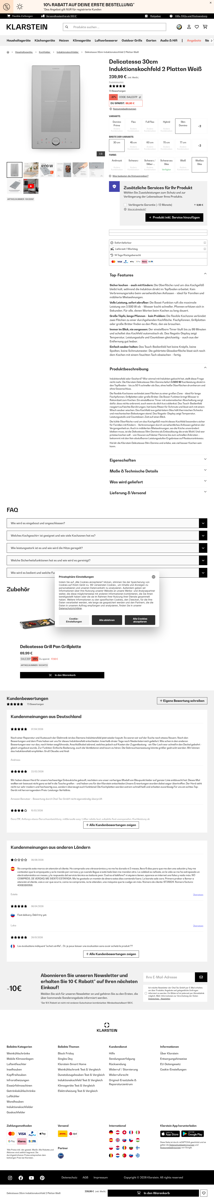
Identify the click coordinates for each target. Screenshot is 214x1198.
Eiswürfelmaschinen (19, 1085)
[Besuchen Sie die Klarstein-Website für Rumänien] (124, 1148)
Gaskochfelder (16, 1112)
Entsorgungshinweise (173, 1058)
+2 (199, 126)
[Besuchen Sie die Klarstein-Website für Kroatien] (118, 1148)
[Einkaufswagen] (205, 27)
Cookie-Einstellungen (173, 1069)
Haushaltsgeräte (24, 52)
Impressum (101, 1177)
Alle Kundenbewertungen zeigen (112, 825)
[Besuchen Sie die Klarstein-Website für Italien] (138, 1132)
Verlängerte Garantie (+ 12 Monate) (150, 204)
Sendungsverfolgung (122, 1058)
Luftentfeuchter (16, 1064)
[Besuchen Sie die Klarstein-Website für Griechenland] (138, 1155)
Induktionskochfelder (68, 52)
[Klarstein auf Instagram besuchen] (10, 1178)
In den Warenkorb (156, 1193)
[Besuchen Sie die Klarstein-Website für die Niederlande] (118, 1155)
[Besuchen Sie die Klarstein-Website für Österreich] (118, 1132)
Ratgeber (155, 16)
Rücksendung (117, 1064)
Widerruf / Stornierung (123, 1069)
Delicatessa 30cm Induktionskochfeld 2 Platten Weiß (112, 52)
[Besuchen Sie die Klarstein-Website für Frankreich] (131, 1132)
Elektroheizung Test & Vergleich (78, 1091)
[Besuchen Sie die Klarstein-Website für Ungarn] (138, 1140)
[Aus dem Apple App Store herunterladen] (170, 1133)
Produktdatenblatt (116, 82)
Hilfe (112, 1053)
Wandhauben (15, 1101)
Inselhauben (14, 1069)
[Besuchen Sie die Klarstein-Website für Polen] (111, 1148)
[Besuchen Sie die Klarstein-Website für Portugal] (124, 1155)
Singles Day (65, 1058)
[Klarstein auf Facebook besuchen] (20, 1178)
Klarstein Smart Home (72, 1064)
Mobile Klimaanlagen (20, 1058)
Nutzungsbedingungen (170, 1147)
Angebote (194, 40)
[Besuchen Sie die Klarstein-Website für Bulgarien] (131, 1148)
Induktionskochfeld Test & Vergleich (80, 1080)
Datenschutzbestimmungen (181, 1145)
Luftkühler (13, 1096)
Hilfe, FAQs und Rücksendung (191, 16)
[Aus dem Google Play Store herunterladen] (192, 1133)
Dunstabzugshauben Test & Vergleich (81, 1074)
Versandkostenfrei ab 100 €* (61, 16)
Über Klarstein (169, 1053)
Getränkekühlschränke (21, 1091)
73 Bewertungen (117, 91)
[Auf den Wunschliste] (203, 1193)
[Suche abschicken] (66, 27)
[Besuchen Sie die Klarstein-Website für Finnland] (138, 1148)
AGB (85, 1177)
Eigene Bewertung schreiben (183, 700)
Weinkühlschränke (18, 1053)
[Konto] (189, 27)
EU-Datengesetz (170, 1064)
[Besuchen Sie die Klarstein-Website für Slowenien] (131, 1155)
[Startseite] (11, 52)
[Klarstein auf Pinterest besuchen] (42, 1178)
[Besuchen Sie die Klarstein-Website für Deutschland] (111, 1132)
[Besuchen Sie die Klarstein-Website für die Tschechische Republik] (131, 1140)
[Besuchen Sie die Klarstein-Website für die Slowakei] (124, 1140)
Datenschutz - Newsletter (159, 999)
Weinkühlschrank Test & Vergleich (79, 1069)
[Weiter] (211, 40)
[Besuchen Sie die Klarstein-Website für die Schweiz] (124, 1132)
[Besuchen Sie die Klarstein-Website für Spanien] (111, 1140)
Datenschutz (69, 1177)
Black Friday (66, 1053)
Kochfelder (45, 52)
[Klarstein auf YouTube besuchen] (31, 1178)
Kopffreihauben (16, 1074)
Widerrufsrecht (118, 1074)
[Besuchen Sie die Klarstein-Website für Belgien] (111, 1155)
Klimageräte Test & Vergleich (76, 1085)
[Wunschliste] (197, 27)
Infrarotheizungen (18, 1080)
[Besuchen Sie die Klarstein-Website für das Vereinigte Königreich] (118, 1140)
